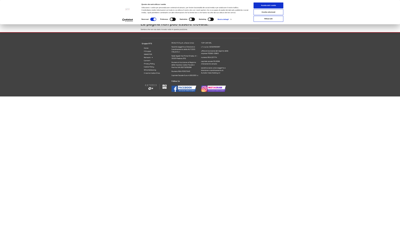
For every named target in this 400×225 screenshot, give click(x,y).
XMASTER (148, 54)
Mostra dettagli (223, 19)
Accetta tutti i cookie (268, 5)
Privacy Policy (149, 63)
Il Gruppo (147, 51)
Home (146, 48)
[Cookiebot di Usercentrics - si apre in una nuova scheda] (128, 20)
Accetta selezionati (268, 12)
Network (147, 57)
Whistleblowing (150, 70)
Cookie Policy (149, 67)
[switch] (173, 19)
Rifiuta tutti (268, 19)
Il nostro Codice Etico (152, 73)
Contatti (147, 60)
